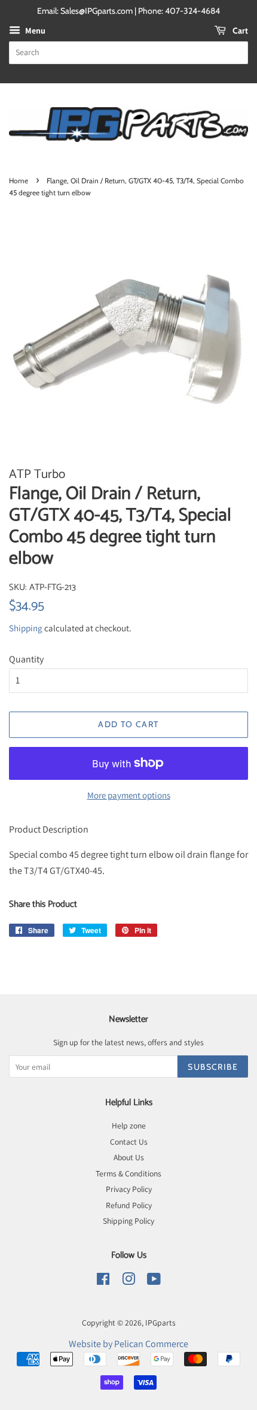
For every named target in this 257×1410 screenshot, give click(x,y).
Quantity (26, 659)
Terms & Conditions (128, 1173)
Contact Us (129, 1141)
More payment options (128, 795)
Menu (34, 30)
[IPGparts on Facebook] (103, 1281)
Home (18, 180)
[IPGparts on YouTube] (154, 1281)
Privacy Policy (129, 1189)
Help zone (129, 1125)
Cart (239, 30)
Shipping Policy (128, 1220)
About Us (129, 1157)
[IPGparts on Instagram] (128, 1281)
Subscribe (213, 1066)
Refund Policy (129, 1205)
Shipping (25, 628)
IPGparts (160, 1322)
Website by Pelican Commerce (128, 1344)
